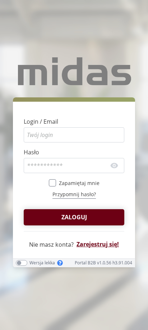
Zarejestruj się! (98, 244)
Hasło (31, 152)
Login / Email (41, 122)
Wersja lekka (42, 263)
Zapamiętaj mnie (79, 183)
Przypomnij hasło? (74, 194)
